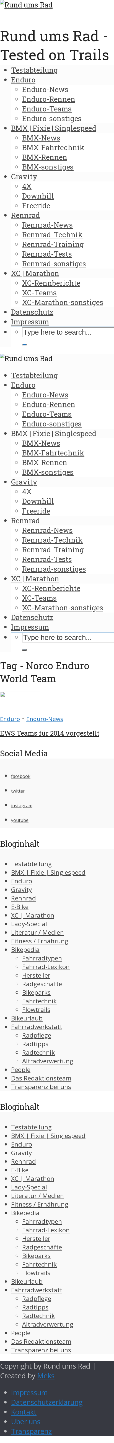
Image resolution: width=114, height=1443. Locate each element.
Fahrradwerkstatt (36, 1026)
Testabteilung (34, 70)
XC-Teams (39, 292)
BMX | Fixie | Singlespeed (53, 128)
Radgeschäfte (42, 984)
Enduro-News (45, 89)
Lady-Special (29, 924)
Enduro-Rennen (48, 99)
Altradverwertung (47, 1061)
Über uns (25, 1421)
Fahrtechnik (39, 1001)
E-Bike (19, 906)
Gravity (24, 176)
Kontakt (24, 1412)
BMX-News (41, 137)
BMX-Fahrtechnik (53, 147)
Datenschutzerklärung (47, 1402)
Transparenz (31, 1431)
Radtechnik (38, 1052)
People (20, 1069)
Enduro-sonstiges (52, 118)
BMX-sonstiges (48, 166)
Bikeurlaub (27, 1018)
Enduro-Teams (47, 108)
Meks (46, 1376)
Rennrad (25, 215)
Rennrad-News (47, 225)
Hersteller (36, 975)
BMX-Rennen (44, 157)
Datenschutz (32, 312)
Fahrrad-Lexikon (46, 966)
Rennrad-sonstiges (54, 263)
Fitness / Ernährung (39, 941)
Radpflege (36, 1035)
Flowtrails (36, 1009)
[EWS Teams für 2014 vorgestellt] (20, 708)
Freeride (36, 205)
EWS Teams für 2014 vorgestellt (49, 733)
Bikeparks (36, 992)
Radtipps (35, 1044)
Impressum (30, 321)
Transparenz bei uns (41, 1086)
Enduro (23, 79)
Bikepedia (25, 949)
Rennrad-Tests (47, 254)
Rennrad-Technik (52, 234)
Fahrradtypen (42, 958)
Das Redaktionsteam (41, 1078)
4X (27, 186)
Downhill (38, 195)
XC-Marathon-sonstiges (62, 302)
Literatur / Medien (37, 932)
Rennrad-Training (53, 244)
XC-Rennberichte (51, 283)
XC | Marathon (35, 273)
